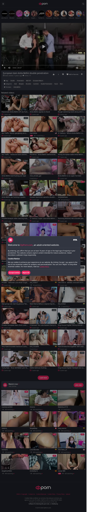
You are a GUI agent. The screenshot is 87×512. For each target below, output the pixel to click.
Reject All (26, 273)
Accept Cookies (14, 273)
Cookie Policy (44, 266)
